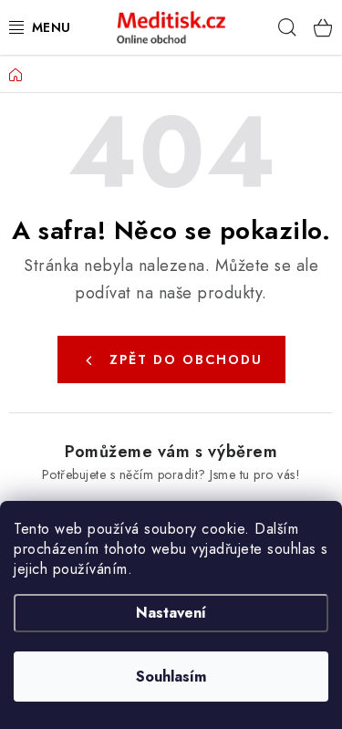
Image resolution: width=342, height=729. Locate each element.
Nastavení (171, 612)
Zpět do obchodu (186, 359)
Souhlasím (171, 676)
